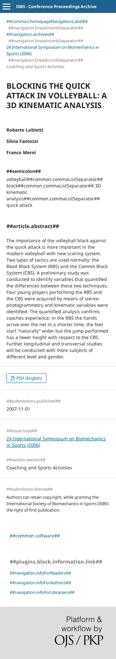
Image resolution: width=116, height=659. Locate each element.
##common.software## (35, 536)
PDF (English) (28, 378)
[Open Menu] (6, 6)
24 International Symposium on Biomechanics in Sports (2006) (52, 50)
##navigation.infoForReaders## (40, 573)
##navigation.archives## (30, 34)
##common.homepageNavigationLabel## (47, 21)
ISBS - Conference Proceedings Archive (56, 6)
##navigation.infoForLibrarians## (42, 592)
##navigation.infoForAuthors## (40, 582)
